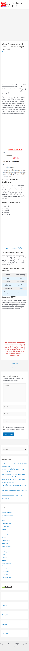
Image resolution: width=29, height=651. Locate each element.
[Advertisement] (14, 26)
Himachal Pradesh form (8, 532)
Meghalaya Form (6, 552)
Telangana (4, 566)
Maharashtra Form (6, 549)
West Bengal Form (6, 577)
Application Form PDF (8, 515)
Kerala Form (5, 543)
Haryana (4, 529)
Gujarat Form (5, 526)
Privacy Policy (5, 615)
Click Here (20, 288)
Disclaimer (4, 624)
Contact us (4, 605)
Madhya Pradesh (6, 546)
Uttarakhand (5, 574)
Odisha (3, 554)
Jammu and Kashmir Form (8, 535)
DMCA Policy (5, 633)
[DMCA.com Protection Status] (7, 586)
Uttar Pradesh (5, 571)
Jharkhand (4, 537)
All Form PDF (17, 4)
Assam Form (5, 518)
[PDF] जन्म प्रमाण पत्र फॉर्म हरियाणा (14, 248)
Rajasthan (4, 560)
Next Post (14, 368)
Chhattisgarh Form (6, 523)
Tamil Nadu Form (6, 563)
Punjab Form (5, 557)
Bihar (3, 520)
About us (4, 596)
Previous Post (14, 363)
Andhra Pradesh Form (7, 512)
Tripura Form (5, 568)
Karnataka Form (6, 540)
